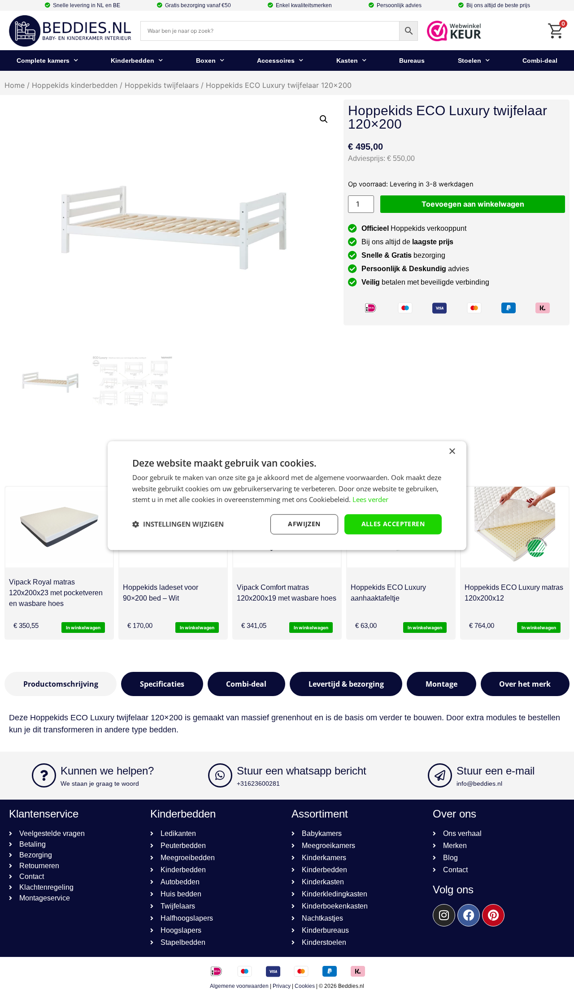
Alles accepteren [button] (393, 523)
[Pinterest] (493, 915)
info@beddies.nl (479, 783)
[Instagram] (444, 915)
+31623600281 (258, 783)
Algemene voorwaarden (239, 986)
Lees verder (370, 499)
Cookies (305, 986)
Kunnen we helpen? (107, 771)
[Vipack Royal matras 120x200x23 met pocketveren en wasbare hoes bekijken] (59, 527)
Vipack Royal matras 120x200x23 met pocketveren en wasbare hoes (56, 592)
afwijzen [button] (304, 523)
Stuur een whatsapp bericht (301, 771)
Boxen (206, 60)
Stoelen (469, 60)
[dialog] (287, 495)
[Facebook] (468, 915)
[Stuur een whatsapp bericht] (220, 775)
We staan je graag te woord (100, 783)
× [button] (451, 451)
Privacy (282, 986)
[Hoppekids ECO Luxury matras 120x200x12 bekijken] (515, 527)
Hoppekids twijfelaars (162, 85)
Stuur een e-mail (496, 771)
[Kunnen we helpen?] (44, 775)
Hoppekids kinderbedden (74, 85)
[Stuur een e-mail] (440, 775)
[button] (324, 119)
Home (14, 85)
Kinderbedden (132, 60)
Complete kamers (43, 60)
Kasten (347, 60)
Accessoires (276, 60)
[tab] (60, 684)
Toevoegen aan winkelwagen (473, 203)
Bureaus (412, 60)
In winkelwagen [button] (83, 627)
